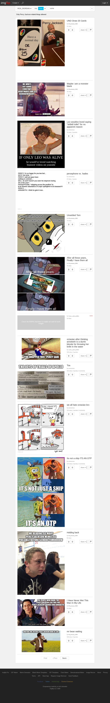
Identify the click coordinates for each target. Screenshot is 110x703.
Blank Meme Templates (39, 672)
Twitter (47, 681)
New (40, 8)
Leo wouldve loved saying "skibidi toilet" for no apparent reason (79, 124)
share (83, 30)
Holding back (73, 532)
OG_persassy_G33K (73, 23)
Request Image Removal (58, 676)
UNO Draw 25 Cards (76, 21)
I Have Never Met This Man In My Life (77, 601)
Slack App (45, 676)
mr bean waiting (74, 631)
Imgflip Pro (5, 672)
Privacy (105, 672)
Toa (68, 365)
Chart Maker (64, 672)
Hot (36, 8)
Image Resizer (90, 672)
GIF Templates (54, 672)
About (99, 672)
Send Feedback (73, 676)
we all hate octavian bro (78, 405)
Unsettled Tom (74, 215)
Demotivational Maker (77, 672)
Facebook (40, 681)
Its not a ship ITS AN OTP (79, 458)
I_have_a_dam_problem (73, 316)
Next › (64, 658)
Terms (34, 676)
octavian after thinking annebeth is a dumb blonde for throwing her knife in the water (78, 343)
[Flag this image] (91, 30)
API (39, 676)
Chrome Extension (67, 681)
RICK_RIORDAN (24, 8)
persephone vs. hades (77, 173)
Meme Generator (25, 672)
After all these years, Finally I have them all (77, 259)
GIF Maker (14, 672)
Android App (55, 681)
